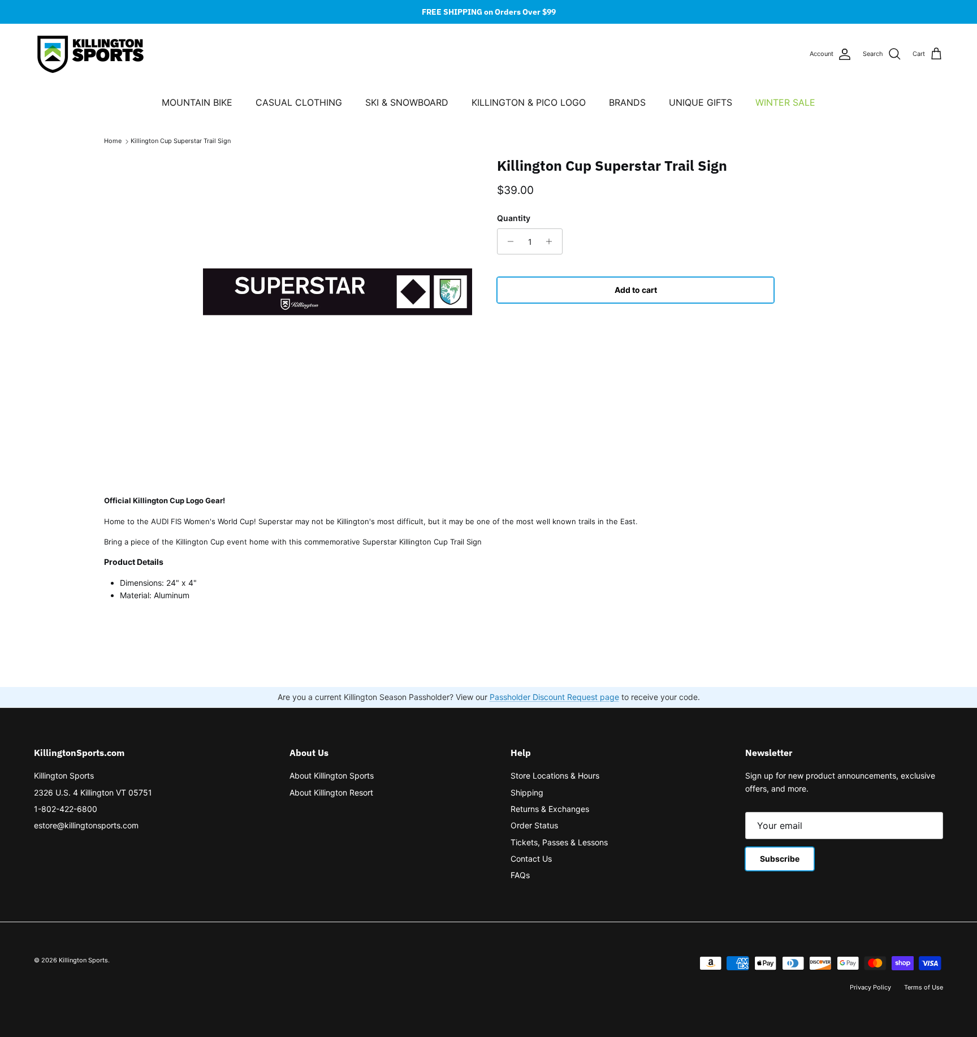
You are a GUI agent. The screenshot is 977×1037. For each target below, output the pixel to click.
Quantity (513, 218)
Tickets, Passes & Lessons (559, 842)
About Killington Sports (331, 775)
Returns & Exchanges (550, 809)
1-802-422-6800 (65, 809)
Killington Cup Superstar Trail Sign (181, 141)
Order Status (534, 825)
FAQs (520, 875)
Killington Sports (64, 775)
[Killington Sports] (90, 54)
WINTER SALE (785, 102)
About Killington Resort (331, 792)
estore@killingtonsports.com (86, 825)
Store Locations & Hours (555, 775)
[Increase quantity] (552, 241)
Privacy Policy (870, 987)
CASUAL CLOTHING (299, 102)
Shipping (527, 792)
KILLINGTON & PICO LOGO (529, 102)
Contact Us (531, 858)
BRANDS (627, 102)
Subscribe (779, 858)
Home (113, 141)
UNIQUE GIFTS (700, 102)
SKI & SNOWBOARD (406, 102)
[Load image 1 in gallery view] (337, 291)
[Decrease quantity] (507, 241)
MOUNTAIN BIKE (197, 102)
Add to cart (636, 290)
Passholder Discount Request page (554, 697)
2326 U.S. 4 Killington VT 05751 (93, 792)
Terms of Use (923, 987)
